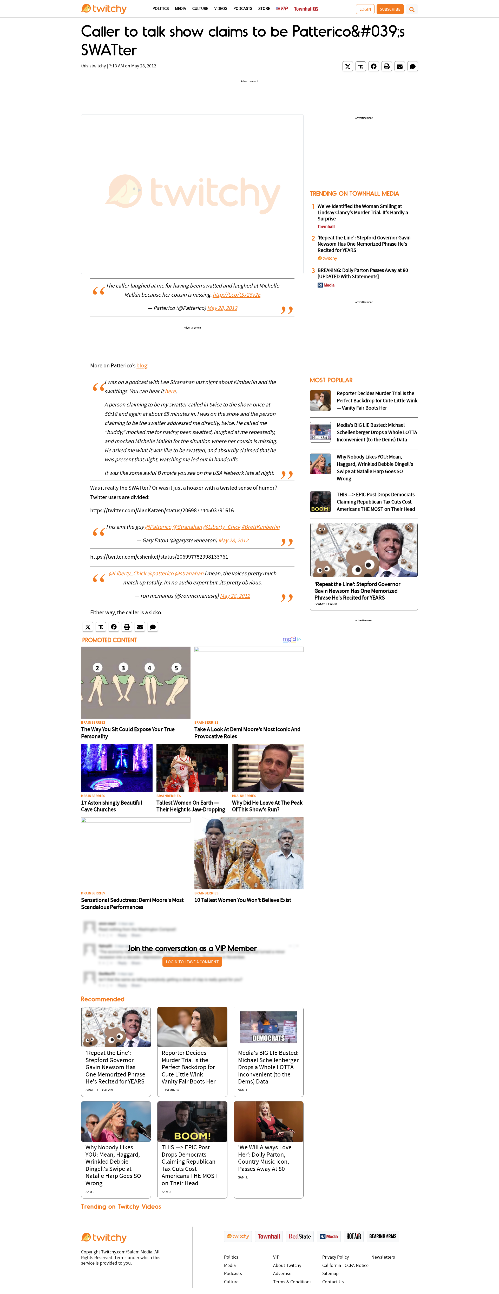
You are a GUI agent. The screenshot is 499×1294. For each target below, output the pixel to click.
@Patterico (158, 527)
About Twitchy (287, 1265)
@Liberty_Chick (221, 527)
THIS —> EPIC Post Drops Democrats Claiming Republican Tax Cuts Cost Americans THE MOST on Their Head (376, 502)
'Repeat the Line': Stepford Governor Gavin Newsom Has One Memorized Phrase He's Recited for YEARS (115, 1067)
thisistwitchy (93, 66)
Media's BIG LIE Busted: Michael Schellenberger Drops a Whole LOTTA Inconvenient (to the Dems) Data (268, 1067)
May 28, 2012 (222, 308)
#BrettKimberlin (260, 527)
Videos (220, 9)
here (170, 392)
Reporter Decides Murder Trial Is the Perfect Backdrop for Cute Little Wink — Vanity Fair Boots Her (188, 1067)
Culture (200, 9)
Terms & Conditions (292, 1282)
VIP (276, 1257)
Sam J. (243, 1090)
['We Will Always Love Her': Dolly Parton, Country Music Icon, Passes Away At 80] (268, 1122)
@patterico (160, 574)
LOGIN (365, 9)
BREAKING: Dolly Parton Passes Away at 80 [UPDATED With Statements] (363, 273)
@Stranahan (187, 527)
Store (264, 9)
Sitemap (330, 1273)
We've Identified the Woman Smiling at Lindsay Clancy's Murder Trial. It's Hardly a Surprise (363, 213)
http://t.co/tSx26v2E (236, 295)
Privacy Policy (335, 1257)
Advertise (282, 1273)
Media (180, 9)
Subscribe (390, 9)
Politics (161, 9)
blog (141, 366)
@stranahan (189, 574)
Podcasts (242, 9)
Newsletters (383, 1257)
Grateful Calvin (99, 1090)
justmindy (171, 1090)
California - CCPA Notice (345, 1265)
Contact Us (333, 1282)
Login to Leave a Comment (192, 961)
